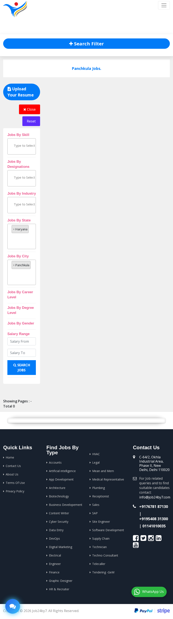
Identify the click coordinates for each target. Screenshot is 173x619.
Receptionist (100, 496)
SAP (95, 513)
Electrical (55, 555)
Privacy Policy (15, 491)
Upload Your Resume (21, 92)
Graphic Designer (60, 581)
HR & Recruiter (59, 589)
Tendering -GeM (103, 572)
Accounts (55, 462)
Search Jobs (23, 367)
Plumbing (98, 488)
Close (31, 109)
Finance (54, 572)
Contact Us (13, 466)
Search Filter (88, 43)
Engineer (55, 564)
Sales (95, 505)
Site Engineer (101, 522)
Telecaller (98, 564)
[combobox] (21, 146)
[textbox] (32, 145)
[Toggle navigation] (164, 5)
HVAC (96, 454)
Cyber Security (58, 522)
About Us (12, 474)
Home (119, 27)
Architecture (57, 488)
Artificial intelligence (62, 471)
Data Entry (56, 530)
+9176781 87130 (153, 506)
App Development (61, 479)
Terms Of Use (15, 483)
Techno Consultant (105, 555)
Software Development (108, 530)
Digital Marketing (60, 547)
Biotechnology (59, 496)
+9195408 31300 (153, 518)
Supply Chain (100, 538)
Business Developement (65, 505)
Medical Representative (108, 479)
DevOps (54, 538)
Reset (31, 121)
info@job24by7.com (154, 497)
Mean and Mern (103, 471)
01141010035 (154, 525)
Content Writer (59, 513)
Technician (99, 547)
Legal (96, 462)
